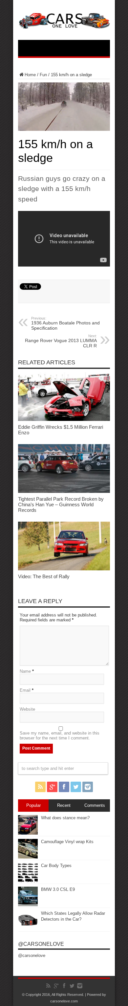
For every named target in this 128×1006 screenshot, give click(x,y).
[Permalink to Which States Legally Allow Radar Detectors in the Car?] (28, 928)
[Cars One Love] (64, 23)
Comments (94, 805)
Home (30, 74)
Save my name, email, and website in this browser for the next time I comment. (59, 735)
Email (25, 690)
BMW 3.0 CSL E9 (58, 889)
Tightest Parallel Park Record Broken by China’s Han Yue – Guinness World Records (61, 504)
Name (25, 671)
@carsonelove (41, 944)
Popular (33, 805)
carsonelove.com (64, 1001)
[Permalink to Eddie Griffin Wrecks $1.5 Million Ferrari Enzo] (64, 419)
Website (27, 709)
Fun (43, 74)
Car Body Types (56, 865)
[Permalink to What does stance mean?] (28, 833)
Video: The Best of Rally (44, 576)
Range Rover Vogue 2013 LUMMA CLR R (61, 341)
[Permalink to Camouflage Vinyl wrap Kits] (28, 857)
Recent (64, 805)
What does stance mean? (65, 817)
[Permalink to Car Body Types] (28, 880)
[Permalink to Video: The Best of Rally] (64, 568)
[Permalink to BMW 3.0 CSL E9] (28, 904)
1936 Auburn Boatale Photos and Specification (65, 323)
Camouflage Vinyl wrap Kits (67, 841)
